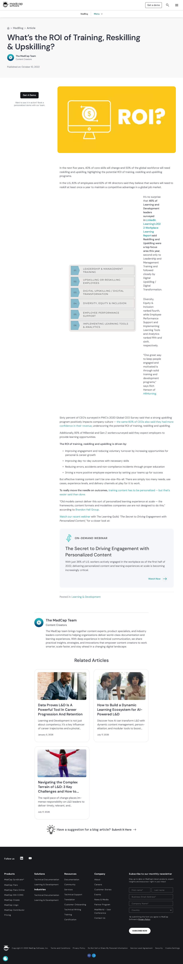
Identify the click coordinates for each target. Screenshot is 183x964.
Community (70, 884)
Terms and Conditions (60, 948)
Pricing (7, 915)
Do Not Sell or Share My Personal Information (108, 948)
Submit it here (122, 829)
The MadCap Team (26, 55)
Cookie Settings (172, 948)
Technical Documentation (46, 879)
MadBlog (18, 28)
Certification (70, 919)
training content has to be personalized (132, 490)
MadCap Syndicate (14, 879)
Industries (40, 889)
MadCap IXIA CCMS (13, 895)
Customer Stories (102, 889)
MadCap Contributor (14, 910)
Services (68, 889)
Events (97, 894)
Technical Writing (72, 909)
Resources (70, 873)
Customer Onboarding (75, 904)
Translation (69, 899)
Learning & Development (86, 597)
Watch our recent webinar (75, 516)
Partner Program (102, 904)
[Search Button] (167, 5)
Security (159, 948)
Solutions (39, 873)
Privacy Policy (144, 919)
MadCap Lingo (11, 905)
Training (68, 914)
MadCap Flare (11, 885)
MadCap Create (12, 900)
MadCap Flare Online (14, 890)
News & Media (101, 899)
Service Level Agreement (141, 948)
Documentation (71, 879)
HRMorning (149, 393)
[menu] (176, 5)
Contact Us (99, 918)
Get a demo (153, 5)
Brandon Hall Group (87, 509)
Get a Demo (29, 95)
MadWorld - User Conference (102, 911)
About (97, 879)
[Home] (8, 28)
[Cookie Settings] (5, 958)
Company (99, 873)
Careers (98, 884)
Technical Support (73, 894)
